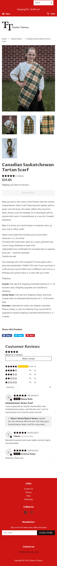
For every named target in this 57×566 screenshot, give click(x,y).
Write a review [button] (28, 358)
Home (4, 39)
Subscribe (46, 532)
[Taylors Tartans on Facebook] (25, 513)
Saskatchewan (16, 39)
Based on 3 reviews (14, 354)
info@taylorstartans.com (28, 552)
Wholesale (28, 499)
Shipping (5, 185)
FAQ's (28, 496)
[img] (20, 395)
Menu (7, 14)
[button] (8, 176)
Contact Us (28, 489)
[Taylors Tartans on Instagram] (31, 513)
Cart (52, 14)
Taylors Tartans (36, 560)
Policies (28, 492)
